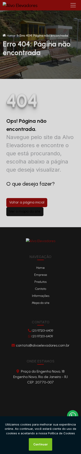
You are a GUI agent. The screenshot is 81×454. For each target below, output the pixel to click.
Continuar (40, 444)
